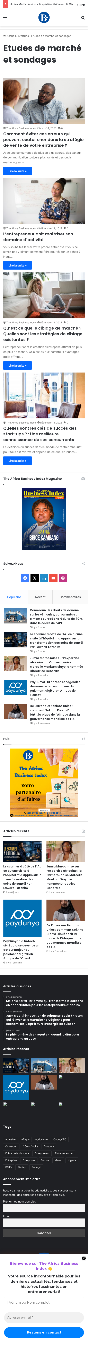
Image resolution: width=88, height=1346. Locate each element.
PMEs (8, 1167)
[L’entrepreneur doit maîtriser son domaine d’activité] (44, 201)
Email (6, 1216)
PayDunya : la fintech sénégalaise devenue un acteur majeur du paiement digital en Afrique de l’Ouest (55, 688)
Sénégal (36, 1167)
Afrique (25, 1139)
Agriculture (41, 1139)
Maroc (58, 1160)
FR (83, 5)
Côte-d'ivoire (30, 1146)
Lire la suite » (17, 171)
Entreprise (11, 1160)
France (45, 1160)
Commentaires (70, 597)
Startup (22, 1167)
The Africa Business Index (21, 128)
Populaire (14, 597)
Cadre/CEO (59, 1139)
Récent (40, 597)
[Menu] (5, 19)
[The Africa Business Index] (44, 17)
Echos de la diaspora (17, 1153)
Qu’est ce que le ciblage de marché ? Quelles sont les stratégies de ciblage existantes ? (42, 333)
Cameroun (11, 1146)
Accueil (11, 35)
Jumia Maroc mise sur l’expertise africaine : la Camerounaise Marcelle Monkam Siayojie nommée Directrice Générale (56, 664)
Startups (23, 35)
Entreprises (29, 1160)
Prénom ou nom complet (19, 1201)
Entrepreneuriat (64, 1153)
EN (79, 5)
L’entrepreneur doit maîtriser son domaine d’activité (38, 237)
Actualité (10, 1139)
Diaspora (49, 1146)
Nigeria (72, 1160)
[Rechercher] (83, 19)
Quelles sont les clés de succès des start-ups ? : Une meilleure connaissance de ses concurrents (40, 434)
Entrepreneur (42, 1153)
